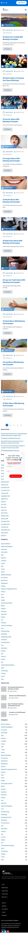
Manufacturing (5, 811)
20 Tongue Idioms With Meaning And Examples (11, 159)
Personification (5, 823)
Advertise (4, 906)
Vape (2, 859)
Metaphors (4, 820)
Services (3, 837)
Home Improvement (6, 783)
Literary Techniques (6, 806)
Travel (3, 856)
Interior (3, 797)
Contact (3, 912)
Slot (2, 662)
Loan (2, 809)
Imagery (3, 789)
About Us (4, 902)
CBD (2, 566)
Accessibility (5, 909)
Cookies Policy (5, 890)
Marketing (4, 814)
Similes (3, 840)
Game (2, 777)
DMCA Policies (5, 887)
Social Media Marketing (7, 845)
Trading (3, 854)
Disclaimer (4, 915)
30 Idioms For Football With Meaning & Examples (13, 38)
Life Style (3, 803)
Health (3, 780)
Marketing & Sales (6, 817)
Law (2, 620)
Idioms (3, 786)
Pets (2, 645)
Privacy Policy (5, 894)
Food (2, 775)
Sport (2, 848)
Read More (7, 49)
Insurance (4, 794)
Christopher (9, 30)
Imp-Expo (3, 792)
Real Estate (4, 828)
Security (3, 831)
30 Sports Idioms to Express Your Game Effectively (13, 79)
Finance (3, 772)
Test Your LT (21, 2)
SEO (2, 653)
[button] (25, 10)
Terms (3, 884)
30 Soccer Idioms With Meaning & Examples (11, 120)
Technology (4, 851)
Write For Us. (5, 897)
